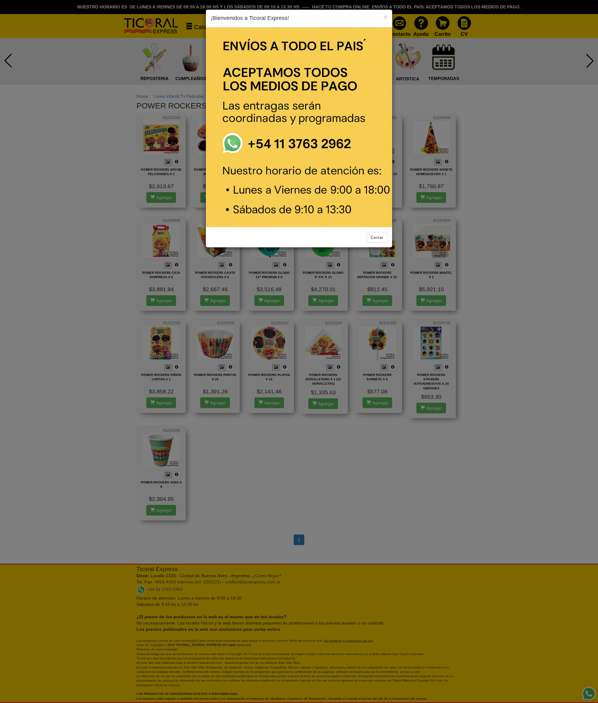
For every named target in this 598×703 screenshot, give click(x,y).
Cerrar (377, 237)
